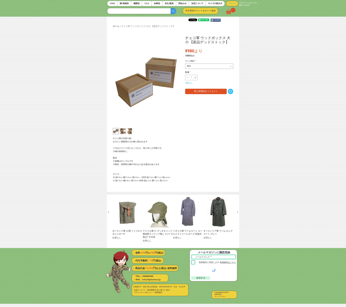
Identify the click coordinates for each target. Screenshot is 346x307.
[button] (124, 3)
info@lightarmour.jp (151, 279)
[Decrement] (187, 77)
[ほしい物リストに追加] (230, 91)
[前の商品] (108, 212)
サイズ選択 (190, 61)
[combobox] (209, 66)
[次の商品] (237, 212)
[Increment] (195, 77)
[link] (230, 11)
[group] (173, 221)
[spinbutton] (191, 77)
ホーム (116, 26)
